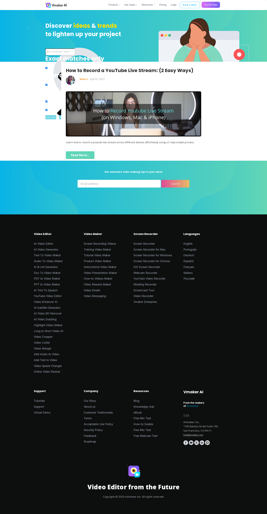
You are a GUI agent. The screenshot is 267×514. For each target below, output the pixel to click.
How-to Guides (143, 424)
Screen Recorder (144, 243)
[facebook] (186, 444)
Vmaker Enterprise (145, 301)
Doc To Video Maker (47, 272)
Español (188, 261)
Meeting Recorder (145, 284)
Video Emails (92, 290)
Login (174, 4)
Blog (136, 400)
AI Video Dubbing (45, 319)
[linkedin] (202, 444)
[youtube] (191, 444)
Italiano (188, 272)
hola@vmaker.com (193, 434)
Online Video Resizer (47, 371)
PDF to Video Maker (47, 278)
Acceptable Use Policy (98, 424)
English (188, 243)
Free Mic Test (142, 418)
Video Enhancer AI (45, 301)
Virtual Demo (42, 412)
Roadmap (90, 441)
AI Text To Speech (45, 290)
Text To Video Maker (47, 255)
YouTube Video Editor (48, 296)
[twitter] (197, 444)
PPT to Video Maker (47, 284)
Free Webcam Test (145, 435)
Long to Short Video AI (48, 331)
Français (188, 267)
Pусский (188, 278)
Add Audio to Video (46, 354)
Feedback (90, 435)
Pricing (162, 4)
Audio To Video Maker (48, 261)
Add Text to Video (45, 360)
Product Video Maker (97, 261)
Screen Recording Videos (100, 243)
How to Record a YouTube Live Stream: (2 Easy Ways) (129, 70)
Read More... (80, 155)
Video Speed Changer (48, 366)
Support (39, 406)
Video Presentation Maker (100, 272)
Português (190, 249)
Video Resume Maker (97, 284)
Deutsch (188, 255)
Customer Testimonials (98, 412)
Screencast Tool (144, 290)
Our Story (90, 400)
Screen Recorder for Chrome (152, 261)
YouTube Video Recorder (149, 278)
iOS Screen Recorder (147, 267)
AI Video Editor (43, 243)
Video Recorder (143, 296)
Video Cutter (42, 342)
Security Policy (93, 430)
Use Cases (129, 4)
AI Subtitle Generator (47, 307)
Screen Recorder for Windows (153, 255)
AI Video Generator (46, 249)
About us (89, 406)
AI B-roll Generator (46, 267)
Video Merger (42, 348)
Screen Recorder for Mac (150, 249)
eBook (138, 412)
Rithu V (84, 79)
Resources (147, 4)
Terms (88, 418)
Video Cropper (43, 336)
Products (113, 4)
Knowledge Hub (144, 406)
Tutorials (39, 400)
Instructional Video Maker (100, 267)
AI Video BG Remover (48, 313)
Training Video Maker (97, 249)
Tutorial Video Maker (97, 255)
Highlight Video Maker (48, 325)
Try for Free (211, 4)
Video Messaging (95, 296)
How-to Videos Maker (98, 278)
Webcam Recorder (145, 272)
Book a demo (190, 5)
